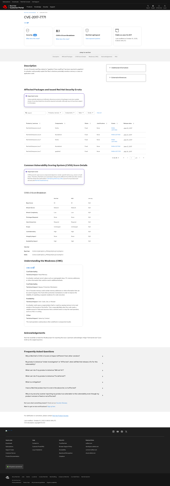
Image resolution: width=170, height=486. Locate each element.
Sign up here (51, 406)
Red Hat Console (25, 2)
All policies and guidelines (38, 482)
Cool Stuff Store (75, 477)
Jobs (23, 477)
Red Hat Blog (53, 477)
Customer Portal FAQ (38, 446)
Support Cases (10, 450)
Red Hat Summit (85, 477)
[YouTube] (118, 432)
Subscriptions (6, 2)
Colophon (62, 456)
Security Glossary (61, 403)
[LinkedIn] (113, 432)
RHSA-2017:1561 (115, 134)
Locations (34, 477)
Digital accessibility (52, 482)
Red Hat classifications (41, 180)
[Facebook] (122, 432)
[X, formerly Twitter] (126, 432)
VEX (25, 23)
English (153, 8)
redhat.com (89, 443)
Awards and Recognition (66, 453)
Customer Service (10, 453)
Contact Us (35, 443)
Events (28, 477)
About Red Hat (16, 477)
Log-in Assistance (37, 450)
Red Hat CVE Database (30, 12)
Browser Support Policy (65, 446)
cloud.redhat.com (90, 453)
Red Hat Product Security (60, 416)
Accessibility (62, 450)
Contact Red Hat (43, 477)
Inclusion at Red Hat (64, 477)
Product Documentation (12, 456)
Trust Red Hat (63, 443)
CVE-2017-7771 (43, 12)
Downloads (15, 2)
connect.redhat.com (91, 450)
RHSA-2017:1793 (116, 151)
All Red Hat (159, 8)
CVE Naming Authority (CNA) (55, 178)
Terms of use (26, 482)
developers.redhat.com (92, 446)
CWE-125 (29, 268)
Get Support (35, 2)
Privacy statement (16, 482)
